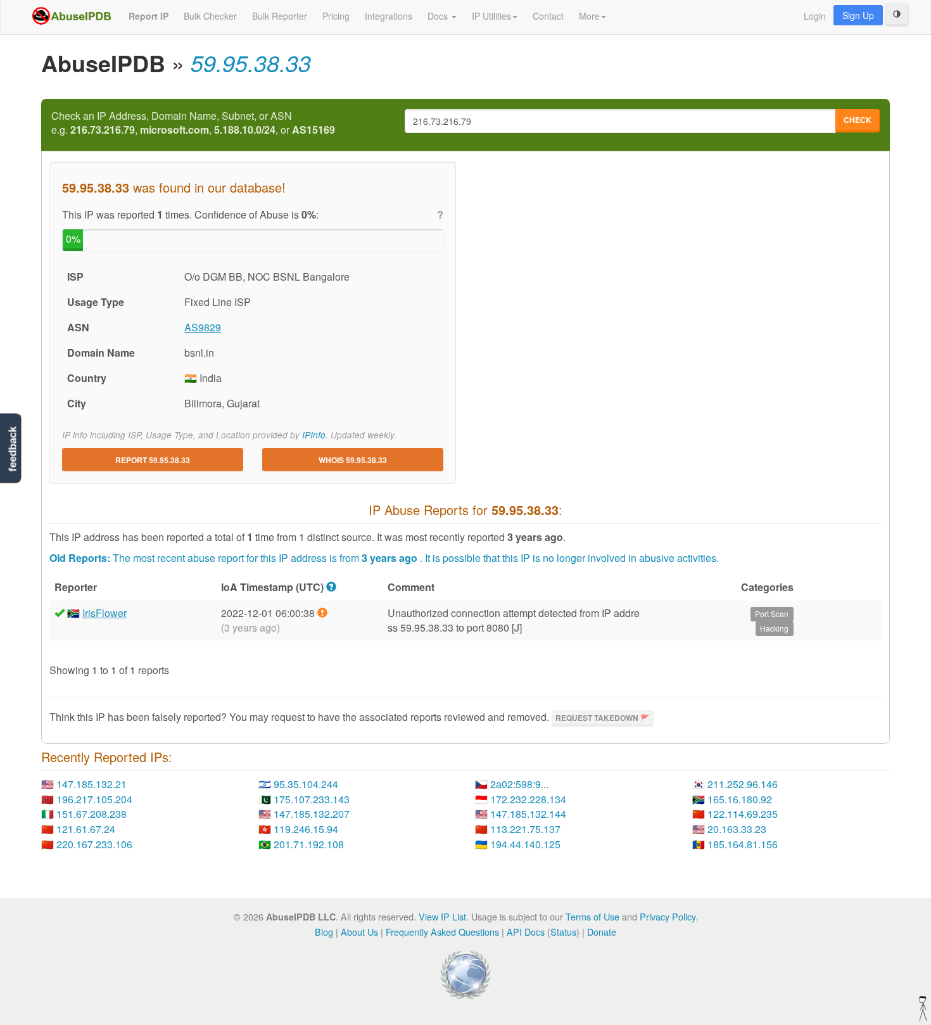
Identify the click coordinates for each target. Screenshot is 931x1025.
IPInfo (314, 435)
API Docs (526, 931)
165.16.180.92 (739, 799)
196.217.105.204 (94, 799)
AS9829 (202, 327)
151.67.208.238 (91, 813)
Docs (439, 16)
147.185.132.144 (528, 813)
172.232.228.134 (528, 799)
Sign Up (858, 15)
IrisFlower (104, 613)
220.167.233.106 (94, 844)
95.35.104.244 (306, 784)
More (589, 16)
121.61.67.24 (85, 829)
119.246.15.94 (306, 829)
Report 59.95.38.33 (152, 460)
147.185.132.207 (312, 813)
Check (857, 119)
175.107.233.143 (312, 799)
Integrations (388, 16)
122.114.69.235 (742, 813)
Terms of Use (592, 916)
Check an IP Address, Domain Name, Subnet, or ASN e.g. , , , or (193, 123)
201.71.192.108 (309, 844)
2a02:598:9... (519, 784)
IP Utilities (491, 16)
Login (815, 16)
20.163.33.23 (736, 829)
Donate (601, 931)
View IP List (442, 916)
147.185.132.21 (91, 784)
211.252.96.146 (742, 784)
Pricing (336, 16)
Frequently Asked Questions (442, 931)
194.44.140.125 (525, 844)
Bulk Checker (210, 16)
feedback (12, 448)
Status (563, 931)
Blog (324, 931)
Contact (548, 16)
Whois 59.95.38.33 (353, 460)
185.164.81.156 (742, 844)
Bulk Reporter (279, 16)
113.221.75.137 (525, 829)
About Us (359, 931)
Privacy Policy (667, 916)
